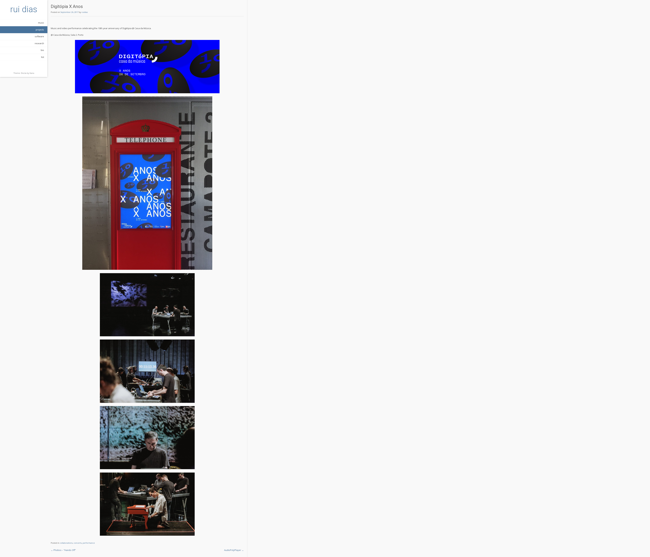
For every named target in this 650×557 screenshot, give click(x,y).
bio (42, 50)
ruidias (85, 12)
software (39, 36)
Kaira (32, 73)
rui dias (23, 9)
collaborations (66, 543)
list (42, 57)
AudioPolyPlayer (234, 550)
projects (40, 29)
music (41, 22)
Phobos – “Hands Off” (63, 550)
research (39, 43)
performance (89, 543)
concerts (78, 543)
